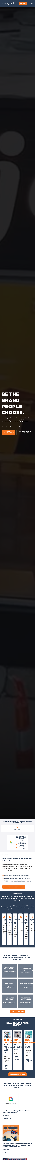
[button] (31, 3)
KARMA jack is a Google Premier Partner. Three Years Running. (17, 1111)
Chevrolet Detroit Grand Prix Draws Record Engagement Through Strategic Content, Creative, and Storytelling (17, 1145)
